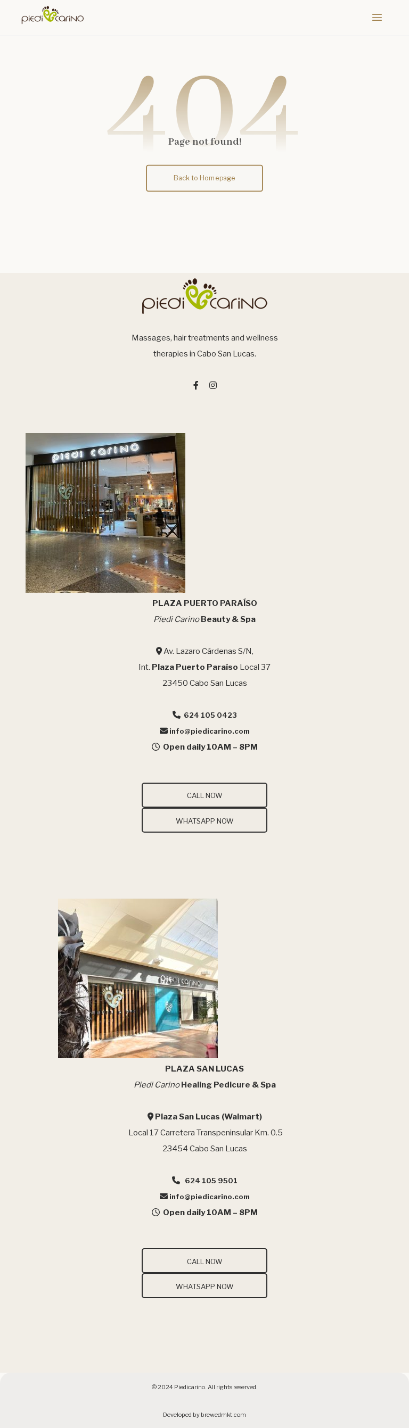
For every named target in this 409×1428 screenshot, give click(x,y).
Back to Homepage (205, 177)
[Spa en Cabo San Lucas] (52, 14)
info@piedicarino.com (209, 731)
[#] (195, 385)
